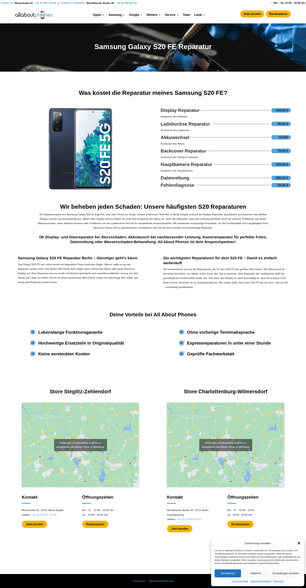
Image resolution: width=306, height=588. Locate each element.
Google (134, 14)
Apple (97, 14)
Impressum (278, 581)
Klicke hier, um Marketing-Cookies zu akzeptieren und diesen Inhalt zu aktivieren (80, 444)
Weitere (152, 14)
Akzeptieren (228, 573)
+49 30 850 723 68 (45, 3)
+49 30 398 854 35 (126, 3)
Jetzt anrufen (252, 13)
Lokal (198, 14)
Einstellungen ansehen (286, 573)
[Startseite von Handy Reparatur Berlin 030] (33, 15)
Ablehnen (255, 573)
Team (186, 14)
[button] (299, 543)
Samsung (115, 14)
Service (170, 14)
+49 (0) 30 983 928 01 (189, 519)
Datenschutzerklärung (260, 581)
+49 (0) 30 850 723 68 (43, 514)
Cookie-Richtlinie (240, 581)
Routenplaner (278, 13)
